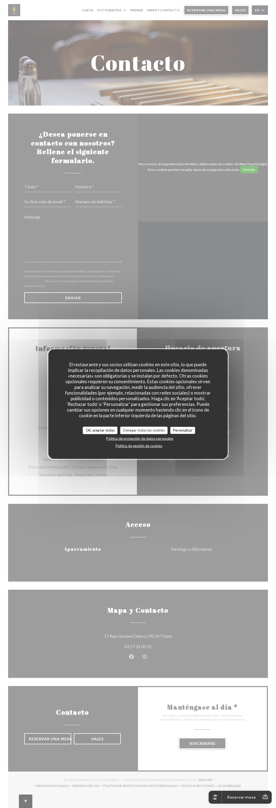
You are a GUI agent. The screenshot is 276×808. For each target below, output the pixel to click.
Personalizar (182, 430)
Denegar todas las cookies (144, 430)
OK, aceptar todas (100, 430)
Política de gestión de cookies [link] (139, 445)
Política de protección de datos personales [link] (139, 438)
